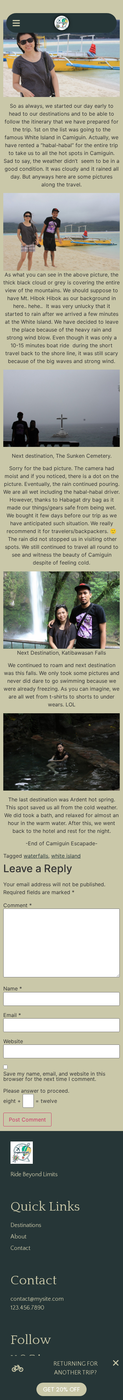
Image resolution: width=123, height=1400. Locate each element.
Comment (17, 905)
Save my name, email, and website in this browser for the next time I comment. (54, 1076)
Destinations (25, 1225)
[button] (16, 23)
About (18, 1237)
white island (66, 856)
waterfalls (36, 856)
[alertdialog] (61, 1378)
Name (12, 988)
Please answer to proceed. (36, 1090)
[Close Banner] (116, 1363)
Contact (20, 1248)
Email (12, 1015)
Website (13, 1041)
